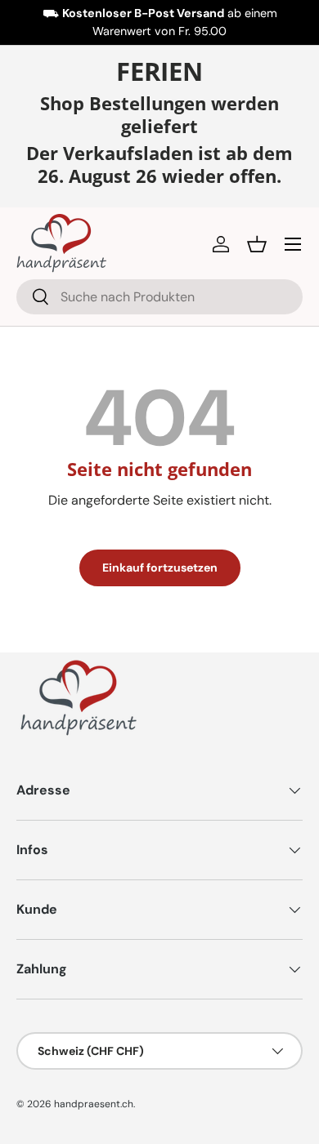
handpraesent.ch (93, 1104)
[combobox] (159, 296)
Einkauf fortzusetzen (160, 567)
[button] (257, 244)
